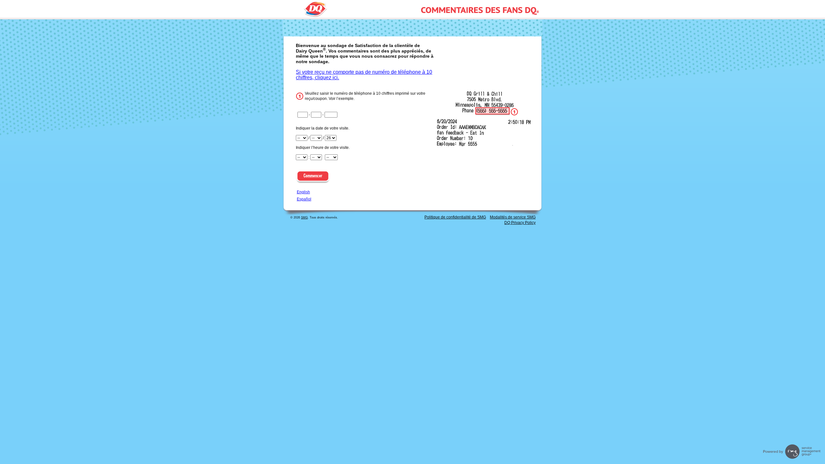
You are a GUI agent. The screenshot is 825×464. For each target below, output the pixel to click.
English (303, 192)
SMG (304, 217)
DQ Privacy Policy (520, 222)
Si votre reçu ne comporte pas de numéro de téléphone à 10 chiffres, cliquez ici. (364, 74)
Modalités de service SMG (513, 217)
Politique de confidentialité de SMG (455, 217)
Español (304, 199)
